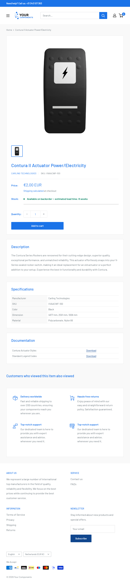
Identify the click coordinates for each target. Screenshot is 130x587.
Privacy (10, 519)
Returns (10, 529)
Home (9, 29)
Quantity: (16, 213)
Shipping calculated (33, 190)
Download (91, 350)
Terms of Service (15, 514)
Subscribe (81, 538)
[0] (121, 15)
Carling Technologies (23, 173)
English (11, 554)
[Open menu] (8, 15)
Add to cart (37, 225)
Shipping (11, 524)
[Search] (103, 15)
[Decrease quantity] (27, 214)
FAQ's (73, 484)
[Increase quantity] (43, 214)
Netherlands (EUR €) (34, 554)
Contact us (77, 479)
